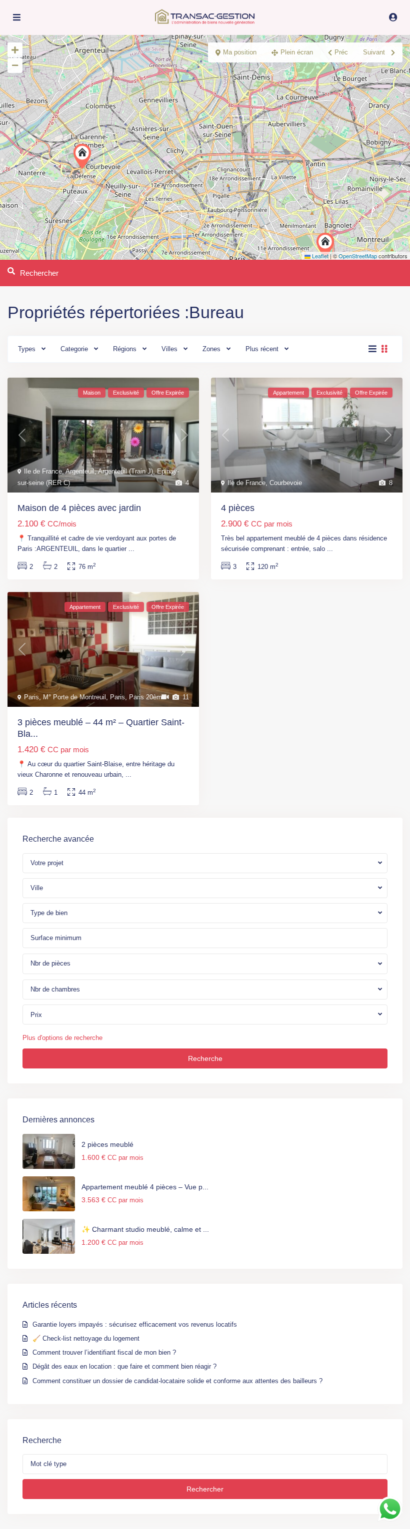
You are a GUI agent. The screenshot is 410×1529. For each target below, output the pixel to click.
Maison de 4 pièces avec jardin (79, 508)
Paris (31, 697)
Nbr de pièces (50, 963)
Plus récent (262, 349)
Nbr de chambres (55, 989)
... (131, 548)
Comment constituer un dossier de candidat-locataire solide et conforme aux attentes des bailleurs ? (177, 1381)
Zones (211, 349)
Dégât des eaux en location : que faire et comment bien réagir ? (126, 1366)
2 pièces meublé (108, 1144)
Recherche (205, 1058)
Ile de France (43, 471)
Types (27, 349)
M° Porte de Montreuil (74, 697)
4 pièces (237, 508)
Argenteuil (80, 471)
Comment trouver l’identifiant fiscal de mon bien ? (104, 1352)
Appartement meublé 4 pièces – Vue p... (145, 1187)
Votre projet (47, 863)
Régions (124, 349)
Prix (36, 1015)
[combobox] (205, 888)
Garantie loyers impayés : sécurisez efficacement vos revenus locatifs (135, 1324)
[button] (85, 156)
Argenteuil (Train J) (125, 471)
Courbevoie (286, 483)
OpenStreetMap (357, 256)
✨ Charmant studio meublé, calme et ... (145, 1229)
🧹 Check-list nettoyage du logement (86, 1338)
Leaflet (319, 256)
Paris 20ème (147, 697)
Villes (170, 349)
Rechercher (205, 1489)
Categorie (74, 349)
